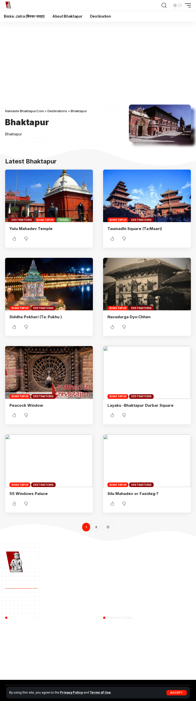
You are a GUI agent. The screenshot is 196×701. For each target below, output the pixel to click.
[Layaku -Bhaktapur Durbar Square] (147, 372)
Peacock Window (26, 405)
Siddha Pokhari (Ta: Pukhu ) (35, 316)
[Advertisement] (98, 60)
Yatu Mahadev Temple (31, 228)
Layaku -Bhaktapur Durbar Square (140, 405)
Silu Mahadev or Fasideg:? (132, 493)
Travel (63, 220)
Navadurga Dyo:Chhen (129, 316)
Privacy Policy (71, 692)
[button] (176, 692)
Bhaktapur (45, 220)
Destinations (21, 220)
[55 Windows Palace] (49, 461)
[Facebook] (106, 669)
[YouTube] (122, 669)
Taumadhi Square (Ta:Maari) (134, 228)
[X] (113, 669)
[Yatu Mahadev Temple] (49, 196)
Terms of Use (100, 692)
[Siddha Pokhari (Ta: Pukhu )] (49, 284)
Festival (87, 603)
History (31, 603)
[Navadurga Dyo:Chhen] (147, 284)
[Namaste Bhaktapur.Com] (16, 5)
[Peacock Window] (49, 372)
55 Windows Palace (28, 493)
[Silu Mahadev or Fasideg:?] (147, 461)
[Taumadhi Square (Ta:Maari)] (147, 196)
